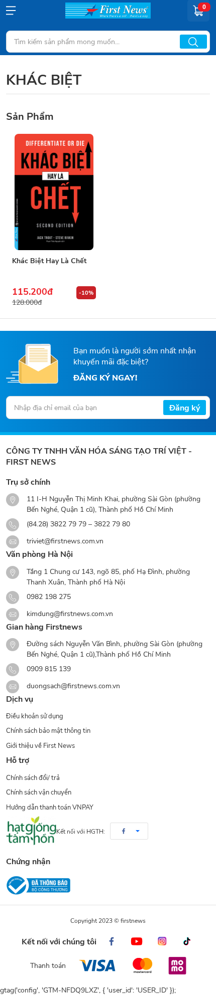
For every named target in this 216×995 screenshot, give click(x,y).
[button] (129, 831)
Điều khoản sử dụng (34, 715)
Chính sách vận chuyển (38, 792)
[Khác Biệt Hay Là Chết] (54, 192)
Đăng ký (184, 407)
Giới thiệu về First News (40, 745)
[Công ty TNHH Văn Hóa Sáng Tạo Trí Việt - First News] (108, 11)
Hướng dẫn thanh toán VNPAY (49, 807)
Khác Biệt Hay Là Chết (49, 260)
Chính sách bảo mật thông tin (48, 730)
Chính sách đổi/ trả (33, 777)
